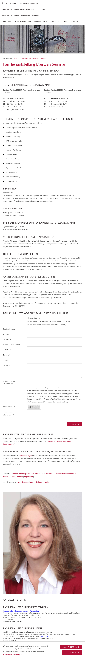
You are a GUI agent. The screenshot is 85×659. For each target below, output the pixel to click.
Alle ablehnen (72, 653)
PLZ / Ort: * (7, 350)
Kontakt (55, 22)
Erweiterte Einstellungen (12, 654)
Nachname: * (7, 339)
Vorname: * (7, 334)
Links (65, 22)
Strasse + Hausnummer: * (12, 345)
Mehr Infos (45, 636)
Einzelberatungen (25, 455)
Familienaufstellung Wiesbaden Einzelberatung (23, 9)
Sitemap (75, 22)
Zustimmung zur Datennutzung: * (9, 382)
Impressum (28, 476)
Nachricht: (6, 365)
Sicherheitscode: (9, 406)
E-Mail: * (6, 360)
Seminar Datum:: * (9, 329)
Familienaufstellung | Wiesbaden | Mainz (33, 482)
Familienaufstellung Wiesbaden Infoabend (21, 16)
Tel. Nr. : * (6, 355)
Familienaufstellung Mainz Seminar (22, 3)
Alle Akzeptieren (71, 647)
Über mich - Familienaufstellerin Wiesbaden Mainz (24, 22)
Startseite (16, 59)
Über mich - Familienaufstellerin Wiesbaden (61, 474)
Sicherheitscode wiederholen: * (8, 414)
